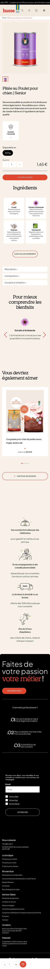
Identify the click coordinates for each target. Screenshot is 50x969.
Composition (12, 276)
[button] (44, 335)
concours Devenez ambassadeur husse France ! (19, 879)
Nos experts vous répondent (12, 875)
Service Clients (9, 895)
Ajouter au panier (25, 177)
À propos (5, 916)
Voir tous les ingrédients (25, 254)
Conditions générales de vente (13, 909)
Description (11, 269)
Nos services (8, 871)
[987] (23, 964)
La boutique (7, 855)
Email (8, 784)
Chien (4, 18)
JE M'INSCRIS (22, 812)
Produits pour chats (9, 863)
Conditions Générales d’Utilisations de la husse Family (21, 913)
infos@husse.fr (7, 844)
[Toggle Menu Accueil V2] (44, 10)
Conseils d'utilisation (16, 282)
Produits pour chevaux (10, 866)
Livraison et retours (9, 902)
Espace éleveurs (8, 882)
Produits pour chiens (9, 859)
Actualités (5, 886)
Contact (5, 920)
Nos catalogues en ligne (10, 889)
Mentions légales (8, 905)
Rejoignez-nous (14, 691)
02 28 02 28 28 (7, 847)
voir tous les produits (25, 475)
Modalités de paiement (10, 898)
